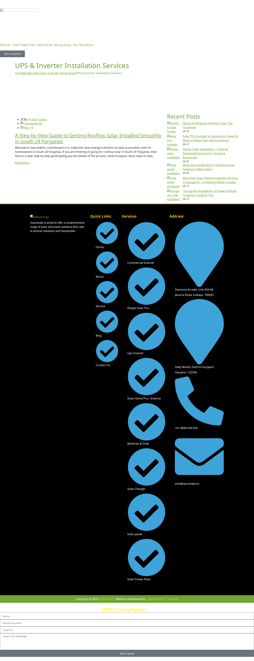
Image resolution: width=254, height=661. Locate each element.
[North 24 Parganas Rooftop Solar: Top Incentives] (173, 127)
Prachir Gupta (38, 119)
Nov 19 (28, 128)
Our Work (79, 45)
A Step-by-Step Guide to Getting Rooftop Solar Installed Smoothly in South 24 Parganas (88, 138)
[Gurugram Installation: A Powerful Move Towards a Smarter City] (173, 195)
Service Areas (62, 45)
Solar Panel (44, 45)
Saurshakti (106, 599)
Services (5, 45)
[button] (6, 45)
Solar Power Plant (24, 45)
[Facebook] (173, 493)
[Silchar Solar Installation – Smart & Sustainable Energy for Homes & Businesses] (173, 153)
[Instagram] (184, 493)
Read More (22, 163)
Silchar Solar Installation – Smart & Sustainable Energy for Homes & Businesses (205, 153)
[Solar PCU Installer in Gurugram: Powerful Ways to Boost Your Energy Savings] (173, 140)
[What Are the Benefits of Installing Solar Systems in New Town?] (173, 169)
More (89, 45)
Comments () (33, 123)
